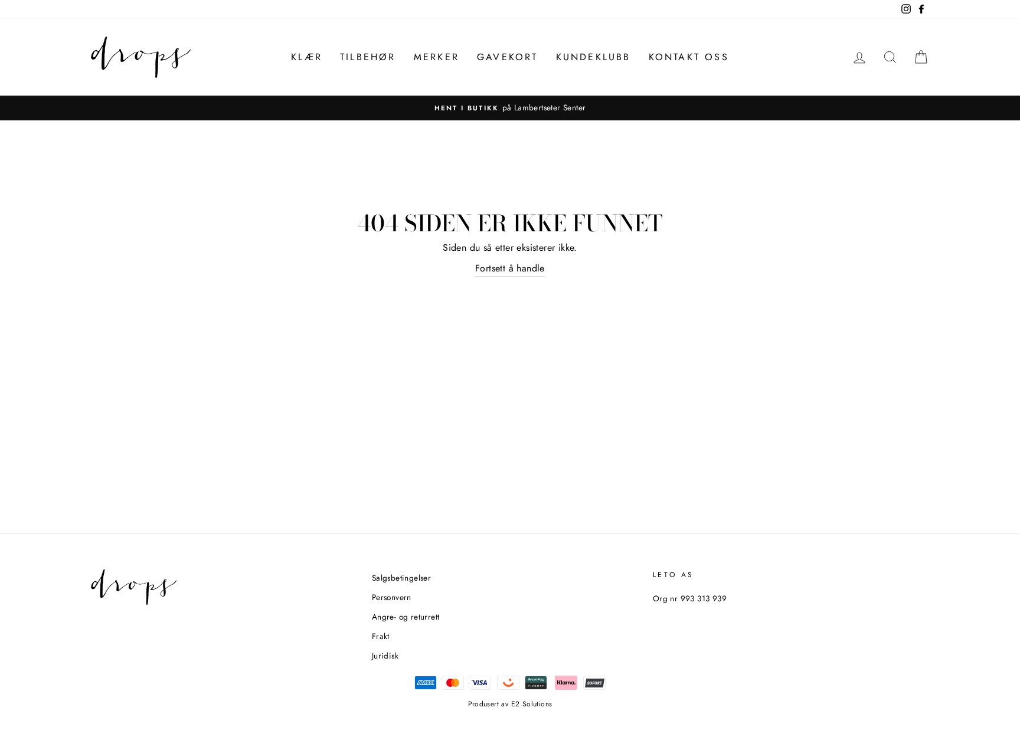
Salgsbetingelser (401, 578)
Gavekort (507, 57)
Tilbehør (368, 57)
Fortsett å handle (510, 268)
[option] (510, 107)
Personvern (391, 597)
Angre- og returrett (406, 617)
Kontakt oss (689, 57)
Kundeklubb (593, 57)
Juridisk (385, 655)
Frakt (381, 636)
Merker (436, 57)
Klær (306, 57)
